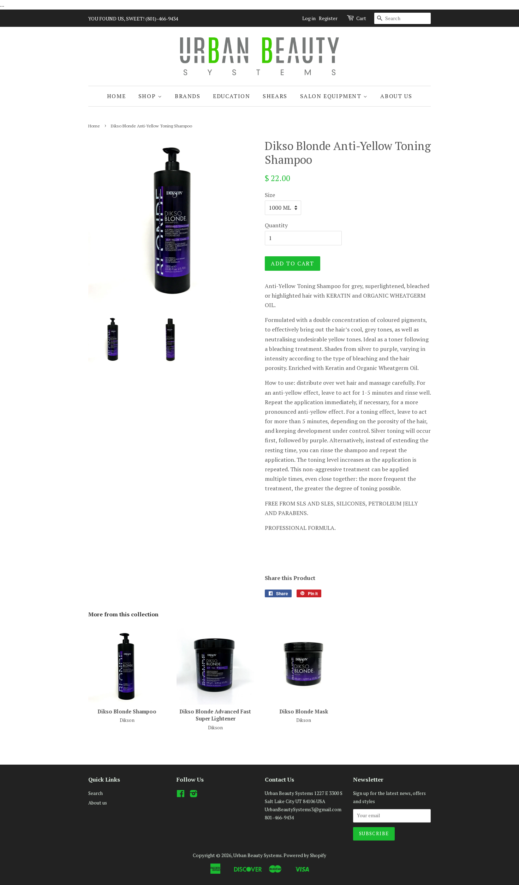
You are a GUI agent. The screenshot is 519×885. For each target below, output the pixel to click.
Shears (275, 96)
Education (231, 96)
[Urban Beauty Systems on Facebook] (181, 795)
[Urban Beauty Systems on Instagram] (193, 795)
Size (270, 195)
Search (95, 793)
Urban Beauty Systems (257, 855)
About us (396, 96)
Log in (309, 18)
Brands (188, 96)
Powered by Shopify (305, 855)
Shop (148, 96)
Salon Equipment (332, 96)
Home (116, 96)
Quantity (276, 225)
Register (328, 18)
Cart (361, 18)
